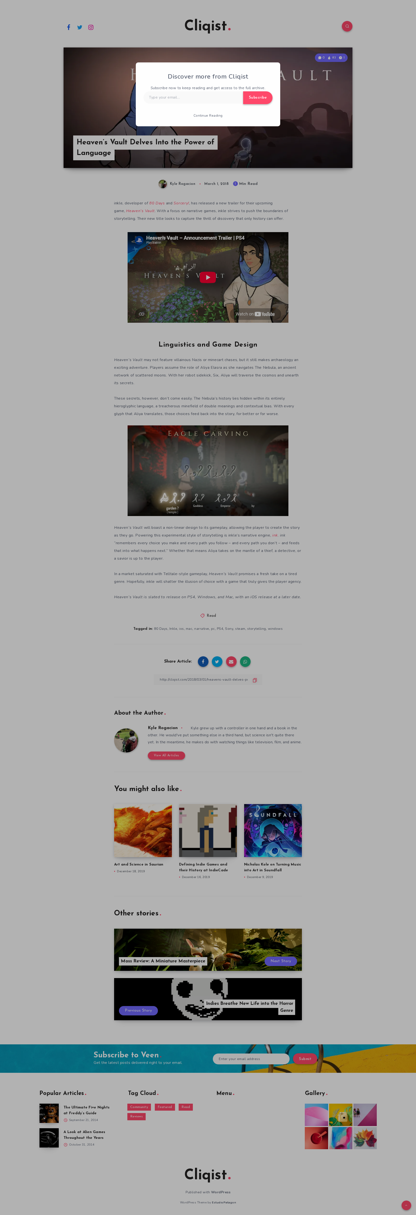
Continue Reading (208, 115)
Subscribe (258, 98)
